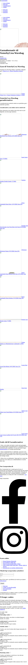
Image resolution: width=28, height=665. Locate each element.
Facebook (5, 11)
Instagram (5, 12)
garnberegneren (3, 449)
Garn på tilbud (6, 3)
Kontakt (5, 590)
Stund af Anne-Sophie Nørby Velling (11, 564)
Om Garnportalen (7, 588)
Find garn (5, 4)
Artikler (5, 7)
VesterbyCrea (3, 58)
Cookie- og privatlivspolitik (9, 587)
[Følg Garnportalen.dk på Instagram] (14, 555)
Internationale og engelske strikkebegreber (13, 568)
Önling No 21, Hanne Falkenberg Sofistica (13, 71)
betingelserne (3, 580)
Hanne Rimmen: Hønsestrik (9, 561)
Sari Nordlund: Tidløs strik (9, 562)
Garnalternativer (7, 5)
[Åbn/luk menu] (0, 15)
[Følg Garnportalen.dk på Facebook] (14, 523)
